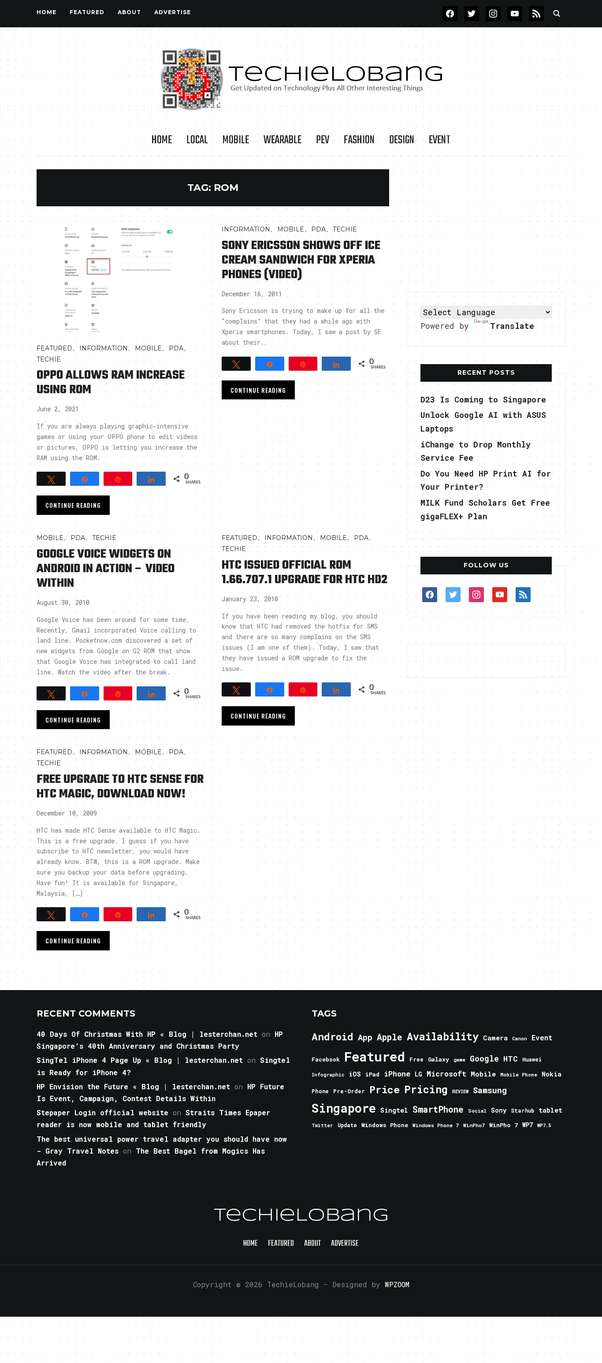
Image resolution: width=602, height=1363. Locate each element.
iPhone (397, 1074)
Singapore (344, 1108)
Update (347, 1125)
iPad (372, 1074)
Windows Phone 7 (435, 1125)
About (129, 12)
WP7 (527, 1125)
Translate (512, 325)
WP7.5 (544, 1125)
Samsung (490, 1090)
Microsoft (446, 1074)
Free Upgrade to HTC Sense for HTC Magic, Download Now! (120, 787)
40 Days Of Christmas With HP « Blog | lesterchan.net (147, 1034)
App (365, 1037)
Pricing (426, 1089)
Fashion (359, 140)
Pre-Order (349, 1091)
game (459, 1059)
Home (46, 12)
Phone (320, 1091)
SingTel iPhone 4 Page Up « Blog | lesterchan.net (140, 1060)
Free (416, 1059)
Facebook (326, 1059)
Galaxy (438, 1059)
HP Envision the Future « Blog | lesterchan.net (133, 1086)
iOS (355, 1073)
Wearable (282, 140)
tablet (550, 1110)
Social (477, 1110)
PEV (322, 140)
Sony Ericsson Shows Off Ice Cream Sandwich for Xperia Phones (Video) (301, 260)
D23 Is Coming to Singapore (483, 399)
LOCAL (197, 140)
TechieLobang (301, 1215)
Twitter (322, 1125)
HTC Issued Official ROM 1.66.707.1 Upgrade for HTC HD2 (304, 572)
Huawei (532, 1059)
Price (384, 1089)
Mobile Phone (518, 1074)
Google (484, 1058)
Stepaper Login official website (102, 1112)
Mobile (236, 140)
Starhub (522, 1110)
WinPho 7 (503, 1125)
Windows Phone (384, 1125)
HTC (510, 1059)
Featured (374, 1056)
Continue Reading (73, 505)
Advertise (172, 12)
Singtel (394, 1110)
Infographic (328, 1075)
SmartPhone (438, 1109)
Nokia (551, 1074)
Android (332, 1036)
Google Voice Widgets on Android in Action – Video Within (106, 569)
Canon (519, 1038)
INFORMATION (103, 348)
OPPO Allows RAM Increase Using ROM (111, 382)
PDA (176, 348)
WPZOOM (397, 1284)
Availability (443, 1036)
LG (418, 1074)
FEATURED (87, 12)
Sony (498, 1110)
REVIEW (460, 1091)
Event (439, 140)
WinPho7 (474, 1125)
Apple (389, 1037)
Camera (495, 1037)
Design (401, 140)
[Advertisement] (486, 224)
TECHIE (49, 359)
